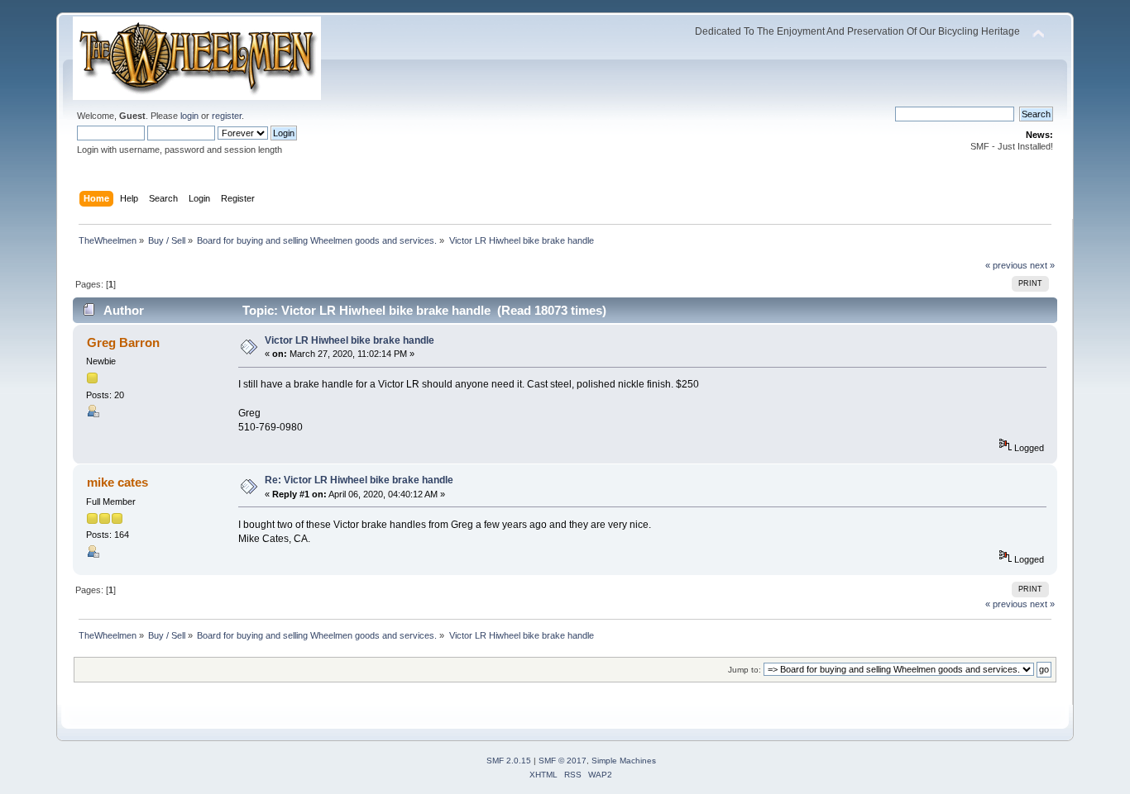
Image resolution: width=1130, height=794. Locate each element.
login (189, 116)
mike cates (117, 482)
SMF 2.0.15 (508, 760)
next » (1042, 265)
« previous (1006, 265)
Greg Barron (123, 342)
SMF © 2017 (563, 760)
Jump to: (744, 669)
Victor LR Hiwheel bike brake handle (349, 340)
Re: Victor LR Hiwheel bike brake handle (359, 480)
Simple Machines (623, 760)
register (227, 116)
